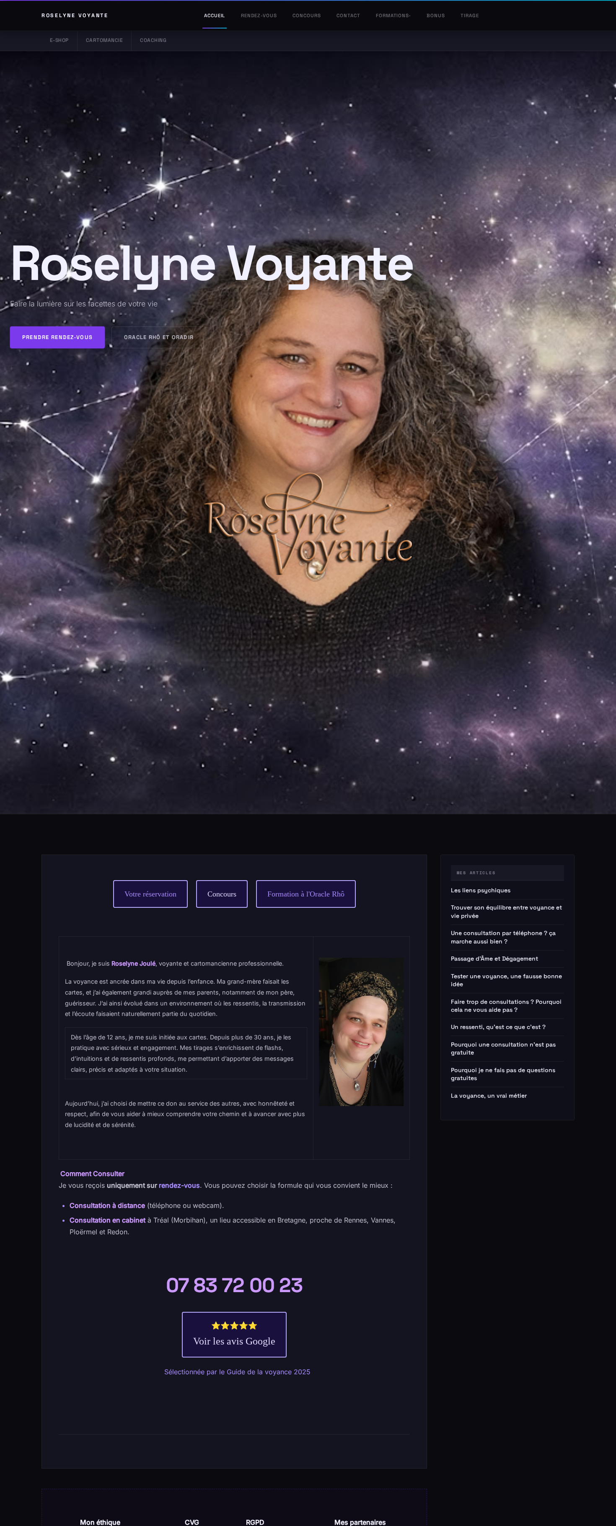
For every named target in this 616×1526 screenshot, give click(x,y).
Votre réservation (150, 894)
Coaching (153, 40)
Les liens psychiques (480, 890)
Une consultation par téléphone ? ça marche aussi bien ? (503, 937)
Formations (392, 15)
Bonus (436, 15)
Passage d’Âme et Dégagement (494, 958)
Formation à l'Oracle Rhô (305, 894)
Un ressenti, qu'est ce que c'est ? (498, 1027)
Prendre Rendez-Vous (57, 337)
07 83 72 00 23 (234, 1285)
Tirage (470, 15)
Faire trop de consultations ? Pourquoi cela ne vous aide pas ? (506, 1005)
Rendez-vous (259, 15)
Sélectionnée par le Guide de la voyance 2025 (236, 1372)
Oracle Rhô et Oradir (159, 337)
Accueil (214, 15)
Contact (348, 15)
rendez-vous (179, 1185)
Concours (306, 15)
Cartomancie (104, 40)
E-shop (59, 40)
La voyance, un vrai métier (489, 1095)
